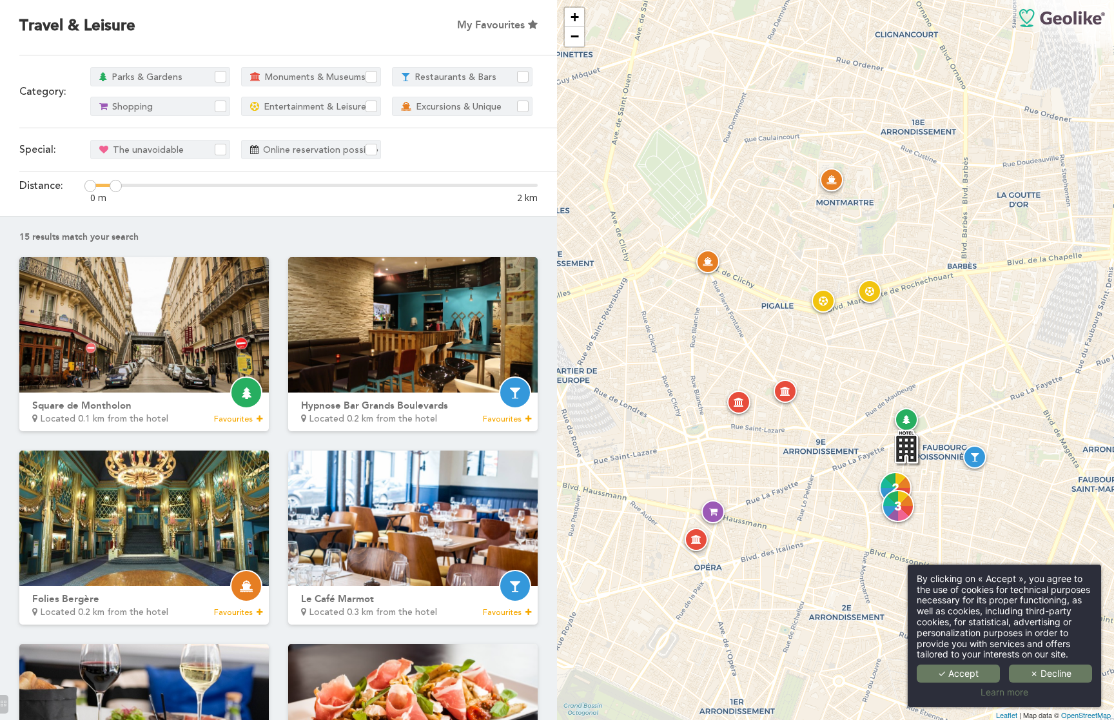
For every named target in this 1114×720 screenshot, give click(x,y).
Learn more (1004, 692)
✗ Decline (1050, 673)
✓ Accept (958, 673)
